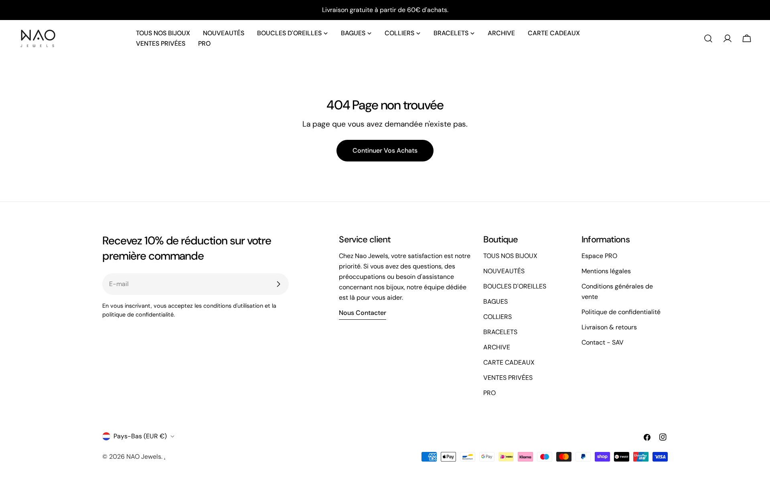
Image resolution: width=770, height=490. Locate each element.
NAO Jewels (143, 456)
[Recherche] (708, 38)
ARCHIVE (496, 347)
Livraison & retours (609, 327)
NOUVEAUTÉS (504, 271)
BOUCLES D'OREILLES (514, 286)
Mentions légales (606, 271)
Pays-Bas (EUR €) (140, 436)
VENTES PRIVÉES (508, 377)
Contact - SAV (603, 342)
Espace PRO (599, 256)
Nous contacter (362, 313)
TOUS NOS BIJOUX (510, 256)
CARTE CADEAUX (509, 362)
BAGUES (495, 301)
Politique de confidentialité (621, 312)
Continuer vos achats (385, 150)
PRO (489, 393)
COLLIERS (497, 317)
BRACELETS (500, 332)
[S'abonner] (278, 284)
